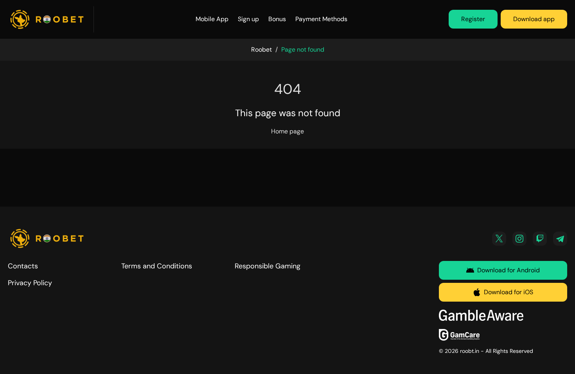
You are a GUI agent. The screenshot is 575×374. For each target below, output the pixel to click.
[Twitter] (499, 239)
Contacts (23, 266)
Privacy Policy (30, 283)
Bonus (277, 19)
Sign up (248, 19)
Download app (534, 19)
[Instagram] (519, 239)
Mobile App (212, 19)
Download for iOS (508, 292)
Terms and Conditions (156, 266)
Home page (287, 131)
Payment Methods (321, 19)
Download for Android (508, 270)
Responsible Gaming (267, 266)
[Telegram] (560, 239)
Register (473, 19)
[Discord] (540, 239)
